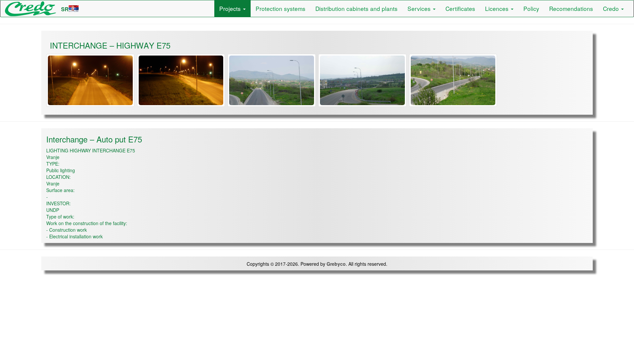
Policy (531, 8)
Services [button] (419, 8)
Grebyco (336, 263)
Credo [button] (611, 8)
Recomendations (571, 8)
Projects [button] (230, 8)
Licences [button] (497, 8)
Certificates (460, 8)
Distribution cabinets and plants (356, 8)
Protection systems (280, 8)
